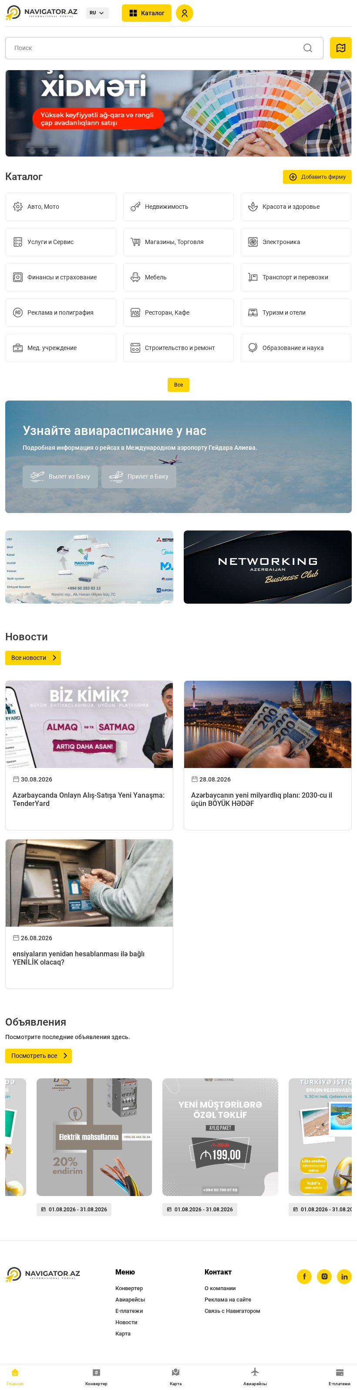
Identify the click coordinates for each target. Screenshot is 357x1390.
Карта (123, 1333)
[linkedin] (344, 1276)
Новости (126, 1322)
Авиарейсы (130, 1299)
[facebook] (304, 1276)
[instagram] (324, 1276)
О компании (220, 1288)
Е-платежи (129, 1311)
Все (178, 385)
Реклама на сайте (228, 1299)
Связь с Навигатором (232, 1311)
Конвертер (129, 1288)
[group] (94, 1150)
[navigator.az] (42, 1275)
